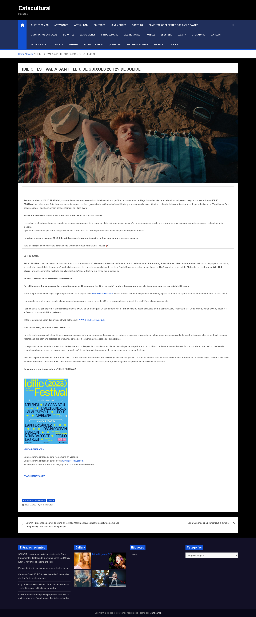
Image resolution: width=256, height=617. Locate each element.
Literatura (198, 34)
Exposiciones (87, 34)
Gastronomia (132, 34)
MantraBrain (155, 613)
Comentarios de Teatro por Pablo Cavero (173, 25)
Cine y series (118, 25)
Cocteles (137, 25)
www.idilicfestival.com (102, 293)
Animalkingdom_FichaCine (104, 554)
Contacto (99, 25)
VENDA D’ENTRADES (34, 449)
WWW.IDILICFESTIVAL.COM (92, 320)
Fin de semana (109, 34)
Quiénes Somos (39, 25)
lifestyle (166, 34)
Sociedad (159, 44)
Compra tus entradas (44, 34)
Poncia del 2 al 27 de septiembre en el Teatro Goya (43, 568)
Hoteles (150, 34)
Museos (73, 44)
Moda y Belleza (40, 44)
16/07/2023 (30, 505)
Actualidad (81, 25)
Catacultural (34, 8)
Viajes (174, 44)
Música (59, 44)
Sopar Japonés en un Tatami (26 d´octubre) (209, 523)
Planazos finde (93, 44)
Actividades (61, 25)
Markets (216, 34)
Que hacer (114, 44)
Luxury (181, 34)
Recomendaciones (137, 44)
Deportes (68, 34)
